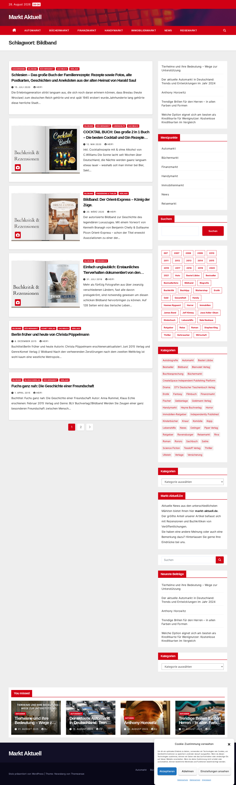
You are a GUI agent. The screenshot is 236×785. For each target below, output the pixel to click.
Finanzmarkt (86, 30)
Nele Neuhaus (206, 320)
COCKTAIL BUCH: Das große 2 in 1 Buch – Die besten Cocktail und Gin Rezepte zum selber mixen (116, 137)
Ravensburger (185, 434)
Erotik (217, 290)
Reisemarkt (188, 30)
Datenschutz (182, 780)
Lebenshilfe (119, 126)
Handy (195, 297)
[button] (229, 744)
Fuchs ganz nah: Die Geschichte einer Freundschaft (52, 386)
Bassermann (18, 69)
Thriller (167, 335)
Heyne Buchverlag (191, 407)
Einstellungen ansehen (215, 771)
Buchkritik (169, 290)
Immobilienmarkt (143, 30)
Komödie (197, 420)
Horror (190, 305)
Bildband (32, 69)
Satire (205, 441)
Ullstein (167, 454)
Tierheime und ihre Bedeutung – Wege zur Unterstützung (35, 722)
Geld (166, 297)
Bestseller (211, 275)
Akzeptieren (167, 771)
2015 (211, 260)
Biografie (204, 283)
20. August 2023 (138, 729)
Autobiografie (170, 360)
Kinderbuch (169, 320)
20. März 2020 (96, 211)
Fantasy (177, 393)
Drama (166, 387)
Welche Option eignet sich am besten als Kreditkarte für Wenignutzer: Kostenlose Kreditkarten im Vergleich (189, 118)
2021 (166, 275)
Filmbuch (191, 393)
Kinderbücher (170, 420)
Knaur (185, 420)
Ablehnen (188, 771)
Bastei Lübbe (193, 275)
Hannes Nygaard (172, 305)
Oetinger (195, 427)
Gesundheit (180, 297)
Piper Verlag (211, 427)
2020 (212, 268)
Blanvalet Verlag (201, 367)
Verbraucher (183, 335)
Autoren (129, 718)
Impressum (206, 780)
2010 (211, 253)
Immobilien (205, 305)
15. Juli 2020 (23, 87)
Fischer (167, 400)
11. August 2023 (192, 729)
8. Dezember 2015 (26, 341)
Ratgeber (168, 327)
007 (166, 253)
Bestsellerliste (171, 283)
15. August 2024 (83, 729)
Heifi (39, 87)
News (168, 30)
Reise (182, 327)
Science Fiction (171, 447)
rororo (178, 441)
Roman (194, 327)
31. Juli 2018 (95, 279)
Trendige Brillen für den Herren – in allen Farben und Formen (200, 722)
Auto (177, 275)
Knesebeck (101, 261)
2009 (200, 253)
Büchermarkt (59, 30)
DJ (46, 729)
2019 (200, 268)
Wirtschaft (201, 335)
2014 (200, 260)
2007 (176, 253)
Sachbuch (62, 69)
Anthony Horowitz (174, 92)
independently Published (205, 414)
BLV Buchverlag (32, 380)
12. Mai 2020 (94, 144)
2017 (177, 268)
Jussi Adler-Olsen (209, 312)
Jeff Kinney (188, 312)
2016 (166, 268)
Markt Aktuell (25, 17)
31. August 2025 (28, 729)
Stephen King (211, 327)
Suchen (166, 219)
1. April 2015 (23, 392)
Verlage (74, 69)
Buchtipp (184, 290)
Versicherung (195, 454)
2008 (188, 253)
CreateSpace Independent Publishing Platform (189, 380)
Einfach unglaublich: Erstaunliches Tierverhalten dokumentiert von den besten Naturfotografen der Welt (111, 272)
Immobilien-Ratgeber (174, 414)
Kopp (210, 420)
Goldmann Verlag (201, 400)
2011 (166, 260)
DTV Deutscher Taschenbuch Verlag (194, 387)
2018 (189, 268)
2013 (188, 260)
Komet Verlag (48, 328)
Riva (216, 434)
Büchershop (202, 290)
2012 (177, 260)
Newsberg (60, 773)
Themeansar (77, 773)
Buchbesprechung (173, 373)
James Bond (170, 312)
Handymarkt (113, 30)
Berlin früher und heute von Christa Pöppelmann (50, 334)
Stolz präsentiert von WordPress (26, 773)
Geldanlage (181, 400)
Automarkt (32, 30)
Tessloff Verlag (192, 447)
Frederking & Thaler (106, 193)
